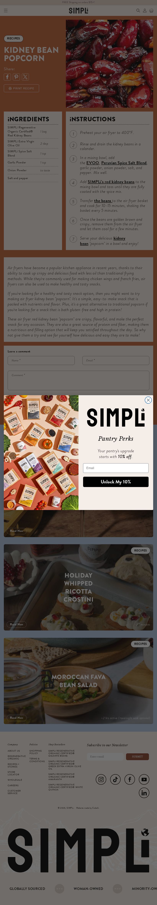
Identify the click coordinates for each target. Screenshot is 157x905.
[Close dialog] (148, 400)
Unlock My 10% (116, 481)
